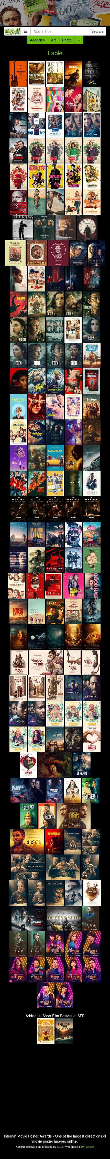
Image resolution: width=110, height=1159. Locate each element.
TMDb (60, 1147)
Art (53, 39)
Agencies (37, 39)
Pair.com (89, 1147)
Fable (55, 52)
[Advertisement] (55, 14)
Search (97, 31)
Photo (67, 39)
